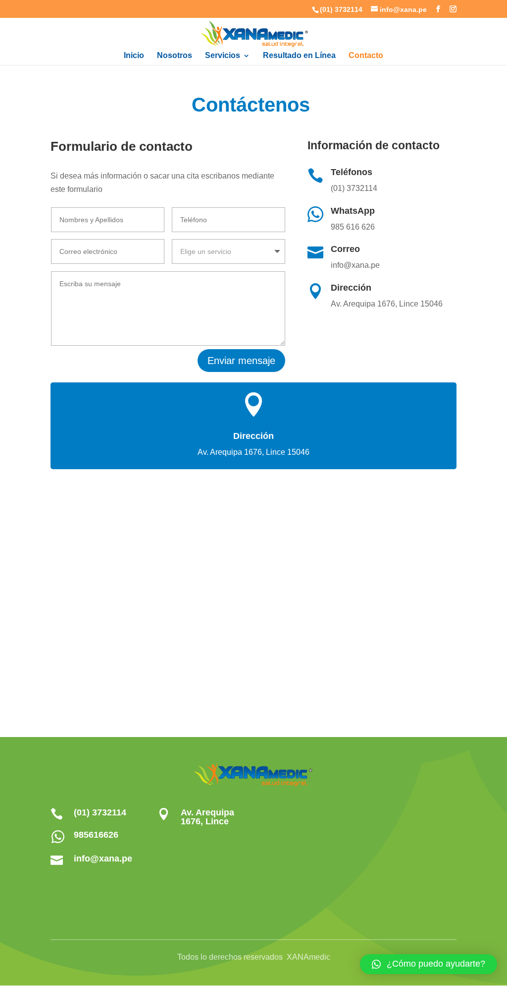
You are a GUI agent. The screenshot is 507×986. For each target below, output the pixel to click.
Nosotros (174, 56)
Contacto (366, 56)
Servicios (222, 56)
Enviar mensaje (241, 360)
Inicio (134, 56)
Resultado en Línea (299, 56)
